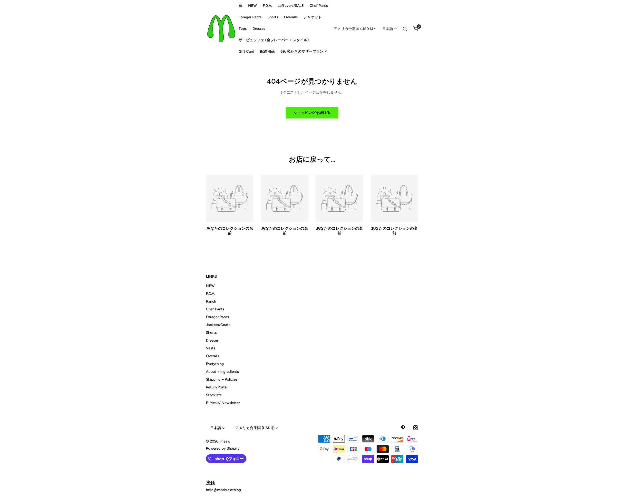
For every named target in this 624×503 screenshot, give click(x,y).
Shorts (211, 332)
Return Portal (216, 387)
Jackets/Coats (218, 325)
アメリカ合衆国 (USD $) (353, 29)
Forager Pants (217, 317)
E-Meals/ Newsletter (223, 403)
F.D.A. (210, 293)
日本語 (387, 29)
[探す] (405, 28)
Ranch (211, 301)
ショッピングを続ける (312, 112)
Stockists (214, 395)
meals (225, 441)
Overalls (212, 356)
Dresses (212, 340)
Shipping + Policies (221, 379)
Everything (215, 364)
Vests (210, 348)
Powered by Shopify (223, 448)
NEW (210, 286)
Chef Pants (215, 309)
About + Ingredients (222, 371)
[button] (415, 28)
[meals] (221, 28)
